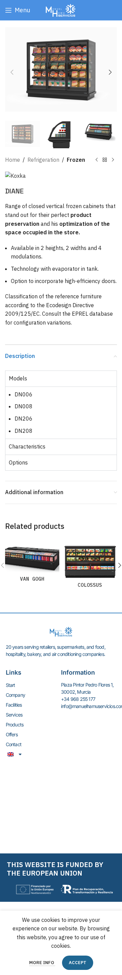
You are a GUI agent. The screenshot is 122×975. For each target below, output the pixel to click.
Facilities (14, 705)
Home (12, 159)
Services (14, 715)
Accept (77, 962)
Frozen (76, 159)
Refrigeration (43, 159)
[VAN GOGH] (32, 555)
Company (15, 695)
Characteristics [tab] (27, 446)
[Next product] (113, 160)
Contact (13, 744)
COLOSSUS (90, 585)
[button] (12, 72)
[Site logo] (61, 9)
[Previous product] (97, 160)
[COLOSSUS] (90, 558)
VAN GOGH (32, 579)
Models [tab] (18, 378)
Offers (12, 734)
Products (15, 724)
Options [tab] (18, 462)
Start (10, 685)
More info (42, 962)
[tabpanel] (61, 413)
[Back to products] (105, 160)
